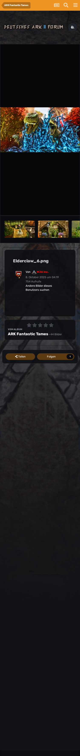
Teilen (21, 356)
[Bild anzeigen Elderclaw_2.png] (19, 229)
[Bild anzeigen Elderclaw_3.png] (53, 229)
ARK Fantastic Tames (28, 334)
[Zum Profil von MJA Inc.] (18, 274)
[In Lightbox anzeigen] (40, 129)
